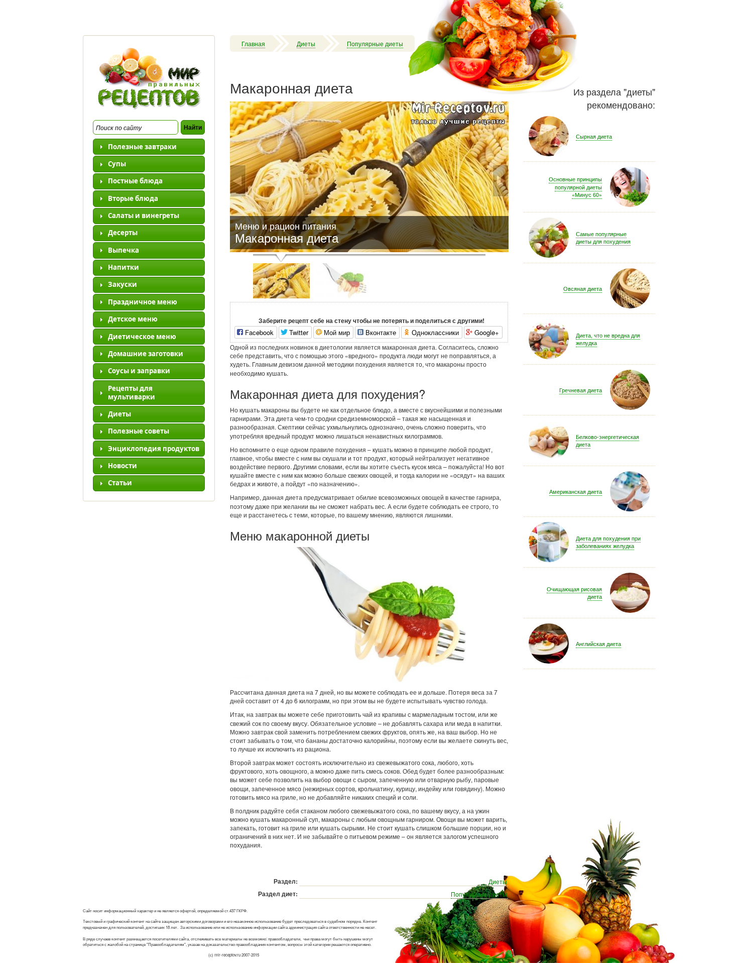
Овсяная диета (582, 288)
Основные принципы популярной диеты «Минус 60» (575, 186)
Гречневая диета (580, 390)
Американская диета (575, 491)
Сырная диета (594, 136)
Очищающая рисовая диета (574, 593)
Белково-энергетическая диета (607, 441)
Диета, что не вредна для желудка (608, 339)
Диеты (306, 43)
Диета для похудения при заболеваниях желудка (608, 542)
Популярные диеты (375, 43)
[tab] (149, 147)
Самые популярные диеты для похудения (603, 238)
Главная (253, 43)
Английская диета (598, 643)
